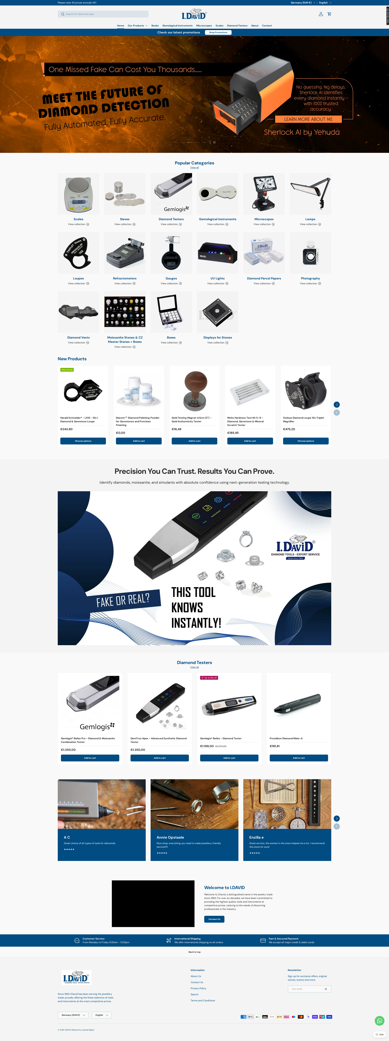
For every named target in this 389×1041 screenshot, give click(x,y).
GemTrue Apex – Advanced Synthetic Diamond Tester (159, 740)
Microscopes (204, 25)
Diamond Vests (78, 337)
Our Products (136, 25)
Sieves (125, 219)
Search (194, 994)
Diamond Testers (237, 25)
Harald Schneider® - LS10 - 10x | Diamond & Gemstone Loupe (79, 419)
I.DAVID (68, 1030)
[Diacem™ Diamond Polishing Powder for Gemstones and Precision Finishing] (139, 390)
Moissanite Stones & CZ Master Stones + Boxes (125, 340)
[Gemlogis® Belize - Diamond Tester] (229, 705)
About (254, 25)
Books (155, 25)
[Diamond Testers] (171, 194)
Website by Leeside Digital (82, 1030)
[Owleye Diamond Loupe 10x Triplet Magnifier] (306, 390)
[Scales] (78, 194)
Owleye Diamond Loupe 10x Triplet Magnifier (303, 419)
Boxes (171, 337)
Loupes (78, 278)
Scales (220, 25)
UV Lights (218, 278)
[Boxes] (171, 312)
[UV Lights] (217, 253)
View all (194, 167)
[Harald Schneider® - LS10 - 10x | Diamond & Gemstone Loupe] (83, 390)
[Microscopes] (264, 194)
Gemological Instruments (177, 25)
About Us (196, 976)
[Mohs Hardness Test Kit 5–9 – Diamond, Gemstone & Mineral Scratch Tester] (250, 390)
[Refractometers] (125, 253)
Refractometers (125, 278)
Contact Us (214, 919)
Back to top (195, 952)
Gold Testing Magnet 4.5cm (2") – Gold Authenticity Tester (192, 419)
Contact (267, 25)
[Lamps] (310, 194)
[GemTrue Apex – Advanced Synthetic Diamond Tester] (160, 705)
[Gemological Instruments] (217, 194)
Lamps (310, 219)
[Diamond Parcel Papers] (264, 253)
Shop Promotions (218, 32)
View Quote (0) (387, 15)
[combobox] (103, 14)
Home (120, 25)
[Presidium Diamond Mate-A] (299, 705)
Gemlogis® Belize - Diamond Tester (221, 738)
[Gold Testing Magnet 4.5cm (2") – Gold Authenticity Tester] (194, 390)
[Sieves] (125, 194)
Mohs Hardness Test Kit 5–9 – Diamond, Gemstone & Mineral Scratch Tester (245, 421)
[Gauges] (171, 253)
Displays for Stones (217, 337)
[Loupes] (78, 253)
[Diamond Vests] (78, 312)
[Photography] (310, 253)
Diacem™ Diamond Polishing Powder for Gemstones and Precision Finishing (138, 421)
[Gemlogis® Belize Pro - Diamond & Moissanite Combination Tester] (90, 705)
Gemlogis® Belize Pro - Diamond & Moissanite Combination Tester (88, 740)
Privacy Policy (198, 988)
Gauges (171, 278)
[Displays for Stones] (217, 312)
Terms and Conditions (203, 1000)
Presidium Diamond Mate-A (286, 738)
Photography (310, 278)
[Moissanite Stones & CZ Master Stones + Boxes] (125, 312)
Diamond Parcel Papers (264, 278)
